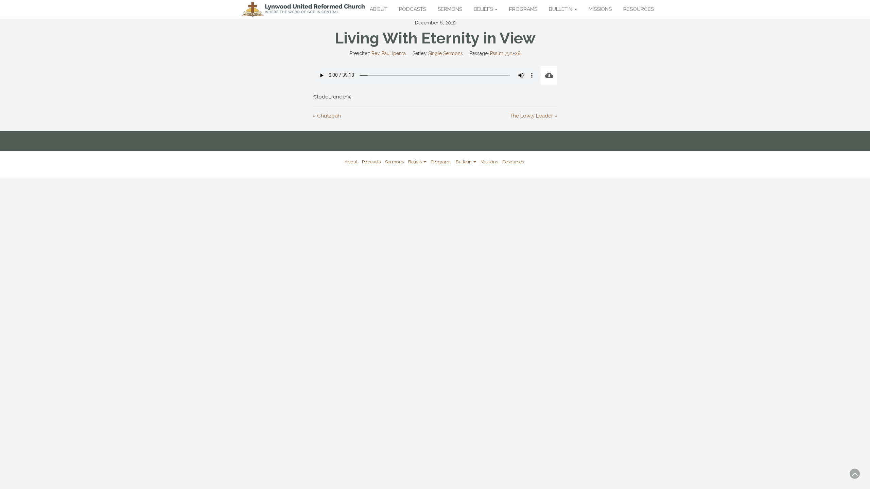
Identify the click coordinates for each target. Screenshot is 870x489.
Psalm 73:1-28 (505, 53)
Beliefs (484, 9)
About (378, 9)
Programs (523, 9)
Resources (638, 9)
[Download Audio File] (549, 75)
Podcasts (412, 9)
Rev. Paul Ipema (388, 53)
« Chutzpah (327, 116)
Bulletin (561, 9)
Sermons (450, 9)
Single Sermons (445, 53)
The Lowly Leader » (533, 116)
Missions (600, 9)
